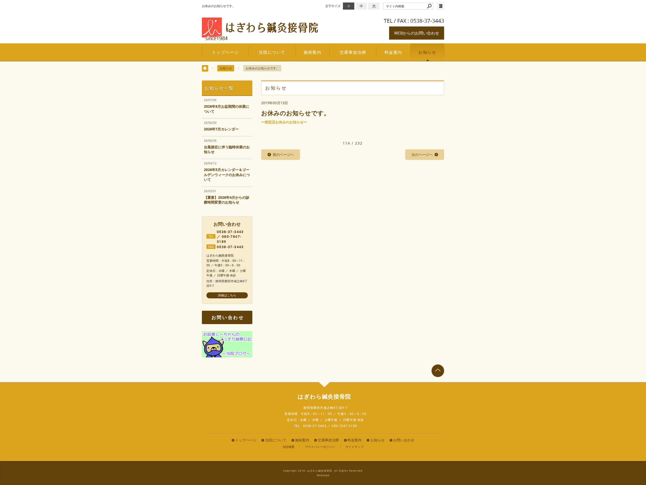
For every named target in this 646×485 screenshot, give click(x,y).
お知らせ (427, 52)
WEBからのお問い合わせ (416, 33)
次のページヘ (422, 154)
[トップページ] (205, 68)
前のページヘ (283, 154)
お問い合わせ (227, 317)
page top (438, 370)
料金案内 (393, 52)
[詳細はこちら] (227, 295)
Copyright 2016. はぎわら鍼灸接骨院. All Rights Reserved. (323, 470)
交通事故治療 (353, 52)
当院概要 (288, 446)
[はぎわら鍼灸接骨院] (260, 38)
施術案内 (312, 52)
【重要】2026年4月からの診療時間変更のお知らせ (226, 200)
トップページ (225, 52)
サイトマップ (354, 446)
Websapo (323, 475)
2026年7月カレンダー (221, 129)
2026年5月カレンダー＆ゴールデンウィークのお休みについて (227, 174)
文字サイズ (332, 6)
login (440, 6)
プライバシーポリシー (320, 446)
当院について (272, 52)
